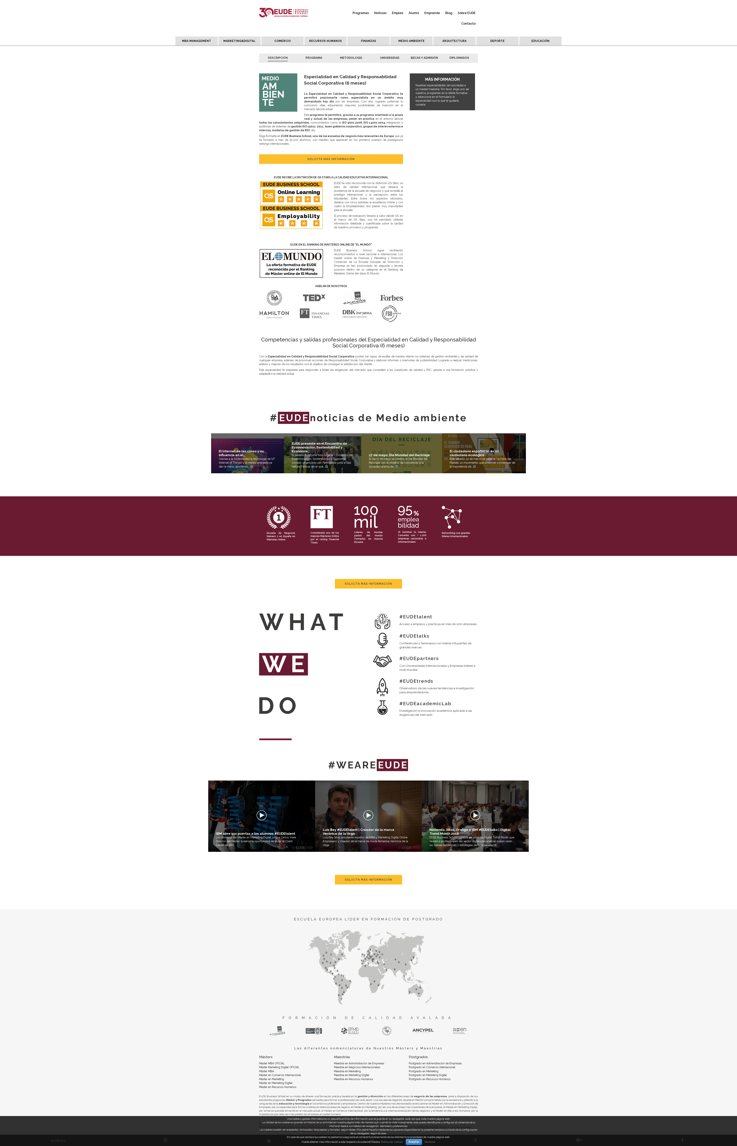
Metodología (351, 58)
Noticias (380, 13)
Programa (314, 58)
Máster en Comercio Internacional (280, 1075)
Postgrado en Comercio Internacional (432, 1067)
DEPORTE (497, 40)
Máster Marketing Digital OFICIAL (279, 1067)
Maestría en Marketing (347, 1071)
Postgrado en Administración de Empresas (435, 1063)
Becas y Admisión (424, 58)
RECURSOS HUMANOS (325, 40)
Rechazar (430, 1141)
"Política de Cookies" (391, 1141)
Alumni (414, 13)
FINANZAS (368, 40)
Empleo (397, 13)
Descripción (278, 58)
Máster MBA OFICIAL (272, 1063)
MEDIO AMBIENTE (411, 40)
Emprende (432, 13)
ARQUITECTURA (454, 40)
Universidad (389, 58)
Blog (448, 13)
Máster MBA (266, 1071)
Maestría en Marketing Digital (351, 1075)
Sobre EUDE (467, 13)
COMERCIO (282, 40)
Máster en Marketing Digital (275, 1083)
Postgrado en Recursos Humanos (430, 1079)
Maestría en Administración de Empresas (359, 1063)
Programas (361, 13)
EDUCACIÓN (540, 40)
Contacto (468, 23)
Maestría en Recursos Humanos (353, 1079)
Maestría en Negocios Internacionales (357, 1067)
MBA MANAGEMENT (196, 40)
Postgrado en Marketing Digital (428, 1075)
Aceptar (413, 1141)
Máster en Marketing (271, 1079)
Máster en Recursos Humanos (277, 1087)
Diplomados (459, 58)
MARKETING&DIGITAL (239, 40)
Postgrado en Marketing (423, 1071)
